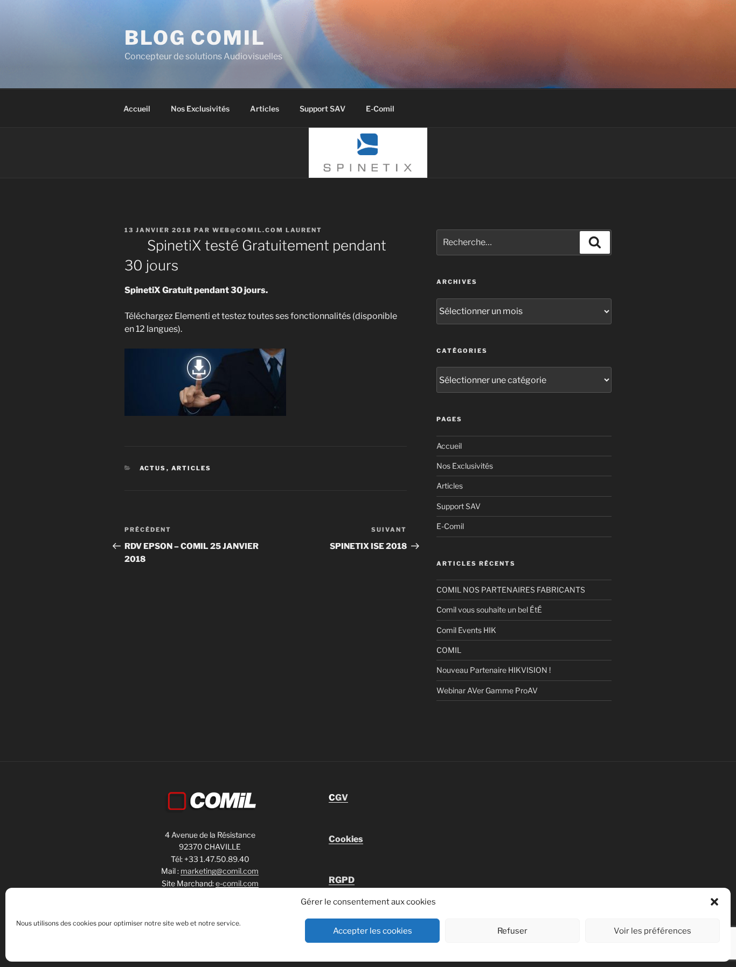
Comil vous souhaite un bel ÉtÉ (489, 609)
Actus (153, 468)
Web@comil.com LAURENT (267, 230)
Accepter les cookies (372, 931)
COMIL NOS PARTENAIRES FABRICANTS (510, 589)
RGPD (342, 880)
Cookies (346, 839)
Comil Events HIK (466, 630)
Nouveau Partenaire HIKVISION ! (493, 669)
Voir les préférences (652, 931)
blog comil (195, 38)
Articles (264, 108)
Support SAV (322, 108)
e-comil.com (237, 883)
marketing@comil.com (219, 870)
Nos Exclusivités (200, 108)
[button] (714, 901)
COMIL (448, 650)
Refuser (512, 931)
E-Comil (380, 108)
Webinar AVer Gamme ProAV (487, 690)
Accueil (136, 108)
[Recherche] (595, 242)
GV (338, 797)
